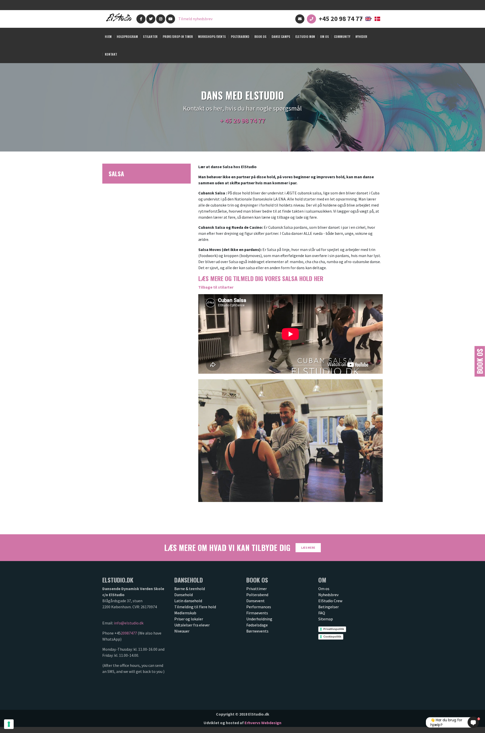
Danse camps (281, 36)
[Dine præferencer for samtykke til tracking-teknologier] (9, 724)
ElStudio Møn (305, 36)
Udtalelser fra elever (192, 624)
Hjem (108, 36)
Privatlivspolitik (333, 629)
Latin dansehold (188, 600)
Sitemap (325, 618)
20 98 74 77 (249, 120)
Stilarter (150, 36)
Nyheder (361, 36)
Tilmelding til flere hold (195, 606)
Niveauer (181, 631)
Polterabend (240, 36)
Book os (480, 361)
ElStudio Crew (330, 600)
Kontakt (111, 54)
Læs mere (308, 547)
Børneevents (257, 631)
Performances (258, 606)
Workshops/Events (212, 36)
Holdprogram (127, 36)
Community (342, 36)
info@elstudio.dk (128, 622)
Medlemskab (185, 612)
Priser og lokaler (188, 618)
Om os (324, 36)
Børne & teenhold (189, 588)
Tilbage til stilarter (215, 287)
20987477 (129, 633)
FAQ (321, 612)
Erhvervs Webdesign (263, 722)
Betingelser (328, 606)
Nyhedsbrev (328, 594)
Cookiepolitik (332, 636)
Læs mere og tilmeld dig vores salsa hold (260, 278)
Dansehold (183, 594)
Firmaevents (257, 612)
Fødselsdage (257, 624)
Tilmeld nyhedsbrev (195, 18)
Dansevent (255, 600)
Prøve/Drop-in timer (178, 36)
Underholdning (259, 618)
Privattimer (256, 588)
